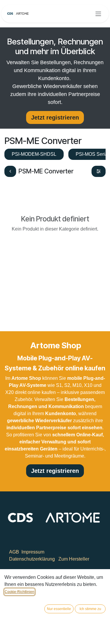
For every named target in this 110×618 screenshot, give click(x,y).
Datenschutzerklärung (32, 558)
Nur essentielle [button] (59, 609)
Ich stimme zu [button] (90, 609)
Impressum (32, 551)
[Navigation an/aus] (98, 14)
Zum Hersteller (73, 558)
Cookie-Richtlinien (19, 592)
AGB (14, 551)
